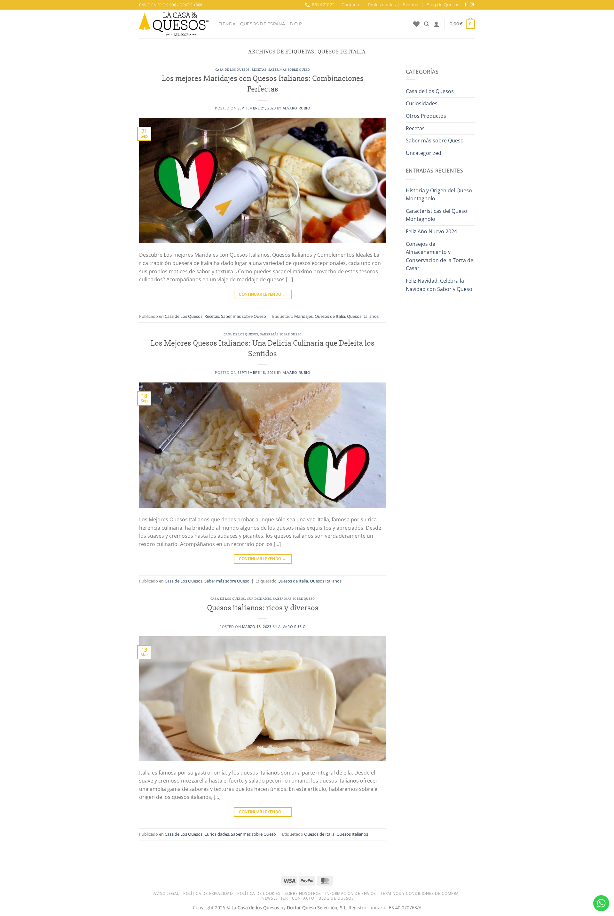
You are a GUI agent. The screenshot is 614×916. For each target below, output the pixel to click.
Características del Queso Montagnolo (436, 215)
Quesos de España (262, 23)
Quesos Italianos (363, 316)
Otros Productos (426, 115)
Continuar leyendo (262, 294)
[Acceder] (436, 24)
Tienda (227, 23)
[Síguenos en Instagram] (472, 5)
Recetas (259, 70)
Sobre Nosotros (303, 893)
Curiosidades (259, 599)
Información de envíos (350, 893)
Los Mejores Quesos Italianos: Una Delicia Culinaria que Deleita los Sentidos (262, 348)
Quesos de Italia (330, 316)
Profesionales (382, 4)
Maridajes (303, 316)
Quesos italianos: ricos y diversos (263, 608)
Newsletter (274, 898)
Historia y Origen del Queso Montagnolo (439, 194)
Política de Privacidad (208, 893)
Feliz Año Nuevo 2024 (431, 231)
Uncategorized (423, 153)
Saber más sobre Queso (289, 70)
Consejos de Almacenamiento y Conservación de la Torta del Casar (440, 256)
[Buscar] (426, 24)
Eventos (411, 4)
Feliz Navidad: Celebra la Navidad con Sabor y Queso (439, 285)
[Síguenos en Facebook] (466, 5)
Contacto (351, 4)
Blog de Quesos (442, 4)
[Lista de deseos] (416, 24)
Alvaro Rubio (297, 108)
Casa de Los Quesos (232, 70)
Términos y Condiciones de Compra (419, 893)
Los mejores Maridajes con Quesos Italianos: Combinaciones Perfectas (263, 83)
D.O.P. (296, 23)
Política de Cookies (258, 893)
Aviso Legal (166, 893)
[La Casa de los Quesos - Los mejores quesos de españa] (174, 24)
